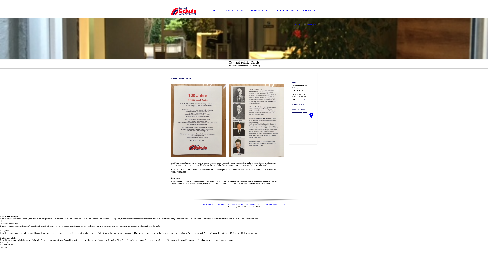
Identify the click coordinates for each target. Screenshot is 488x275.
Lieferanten (293, 24)
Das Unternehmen (235, 11)
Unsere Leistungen (261, 11)
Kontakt (220, 204)
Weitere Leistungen (287, 11)
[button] (129, 242)
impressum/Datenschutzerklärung (244, 204)
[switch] (1, 221)
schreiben (301, 99)
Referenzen (309, 11)
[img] (183, 11)
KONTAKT (309, 24)
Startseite (216, 11)
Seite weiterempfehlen (274, 204)
